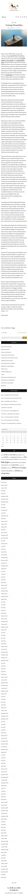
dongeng (13, 457)
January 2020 (4, 532)
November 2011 (4, 743)
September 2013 (4, 691)
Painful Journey (4, 368)
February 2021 (4, 521)
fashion (22, 457)
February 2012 (4, 735)
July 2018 (3, 546)
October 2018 (4, 543)
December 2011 (4, 741)
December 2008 (4, 841)
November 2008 (4, 844)
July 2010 (3, 788)
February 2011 (4, 769)
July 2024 (3, 504)
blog (13, 454)
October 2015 (4, 624)
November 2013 (4, 685)
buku (19, 454)
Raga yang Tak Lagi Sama (6, 346)
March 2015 (3, 643)
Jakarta (7, 459)
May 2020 (3, 529)
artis (9, 454)
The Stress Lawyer (5, 410)
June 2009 (3, 824)
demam (9, 457)
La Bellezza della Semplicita (14, 889)
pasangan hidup (21, 465)
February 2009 (4, 835)
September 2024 (4, 501)
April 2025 (3, 493)
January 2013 (4, 710)
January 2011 (4, 771)
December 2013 (4, 682)
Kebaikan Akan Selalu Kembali (7, 366)
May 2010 (3, 794)
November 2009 (4, 810)
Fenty (2, 417)
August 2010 (4, 785)
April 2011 (3, 763)
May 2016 (3, 607)
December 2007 (4, 869)
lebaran (10, 462)
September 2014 (4, 660)
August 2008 (4, 852)
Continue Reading (21, 332)
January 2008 (4, 866)
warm (2, 398)
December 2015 (4, 621)
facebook (18, 457)
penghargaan (9, 467)
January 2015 (4, 649)
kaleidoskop (12, 459)
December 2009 (4, 807)
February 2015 (4, 646)
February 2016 (4, 616)
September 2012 (4, 718)
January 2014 (4, 680)
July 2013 (3, 696)
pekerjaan (4, 468)
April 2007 (3, 874)
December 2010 (4, 774)
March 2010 (3, 799)
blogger (16, 454)
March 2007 (3, 877)
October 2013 (4, 688)
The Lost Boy (10, 60)
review (3, 471)
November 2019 (4, 538)
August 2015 (4, 629)
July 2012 (3, 721)
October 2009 (4, 813)
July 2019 (3, 540)
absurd (2, 454)
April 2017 (3, 579)
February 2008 (4, 863)
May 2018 (3, 549)
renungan (22, 468)
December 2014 (4, 652)
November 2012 (4, 716)
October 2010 (4, 780)
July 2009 (3, 821)
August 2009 (4, 819)
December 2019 (4, 535)
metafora (23, 462)
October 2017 (4, 563)
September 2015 (4, 627)
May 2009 (3, 827)
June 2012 (3, 724)
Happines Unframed (5, 349)
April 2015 (3, 641)
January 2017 (4, 588)
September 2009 (4, 816)
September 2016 (4, 596)
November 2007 (4, 871)
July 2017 (3, 571)
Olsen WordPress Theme (11, 893)
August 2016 (4, 599)
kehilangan (24, 459)
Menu (4, 17)
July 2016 (3, 602)
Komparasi (3, 385)
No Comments (17, 27)
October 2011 (4, 746)
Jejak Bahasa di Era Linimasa (7, 360)
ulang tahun (5, 473)
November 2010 (4, 777)
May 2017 (3, 577)
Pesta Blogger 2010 (14, 410)
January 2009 (4, 838)
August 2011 (4, 752)
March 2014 (3, 674)
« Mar (2, 446)
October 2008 (4, 846)
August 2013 (4, 693)
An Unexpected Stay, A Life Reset (8, 363)
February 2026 (4, 485)
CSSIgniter (20, 893)
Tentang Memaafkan (14, 25)
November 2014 (4, 654)
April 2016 (3, 610)
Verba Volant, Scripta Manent (7, 382)
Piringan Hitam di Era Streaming (7, 355)
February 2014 (4, 677)
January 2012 (4, 738)
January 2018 (4, 554)
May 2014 (3, 668)
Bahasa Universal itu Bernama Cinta (8, 377)
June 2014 (3, 666)
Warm (2, 395)
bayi (11, 454)
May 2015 (3, 638)
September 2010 (4, 782)
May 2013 (3, 702)
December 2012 (4, 713)
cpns (2, 457)
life (12, 22)
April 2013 (3, 705)
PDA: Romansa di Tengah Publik (7, 380)
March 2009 (3, 833)
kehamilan (20, 459)
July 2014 (3, 663)
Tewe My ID (3, 407)
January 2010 (4, 805)
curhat (5, 457)
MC (17, 462)
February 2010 (4, 802)
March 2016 (3, 613)
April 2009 (3, 830)
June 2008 (3, 855)
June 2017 (3, 574)
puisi (17, 468)
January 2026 (4, 488)
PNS (14, 467)
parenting (15, 465)
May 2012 (3, 727)
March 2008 (3, 860)
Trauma (2, 374)
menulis (19, 462)
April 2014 (3, 671)
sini (14, 328)
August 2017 (4, 568)
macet (14, 462)
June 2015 (3, 635)
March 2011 (3, 766)
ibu (3, 459)
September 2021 (4, 515)
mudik (2, 465)
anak (6, 455)
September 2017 (4, 565)
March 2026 (3, 482)
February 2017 (4, 585)
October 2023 (4, 510)
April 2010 (3, 796)
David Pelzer (8, 74)
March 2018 (3, 552)
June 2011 (3, 757)
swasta (13, 470)
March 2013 (3, 707)
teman (17, 470)
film (1, 459)
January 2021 (4, 524)
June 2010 (3, 791)
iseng (5, 459)
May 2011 (3, 760)
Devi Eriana (3, 423)
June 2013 (3, 699)
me (15, 22)
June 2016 (3, 604)
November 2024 (4, 499)
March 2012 (3, 732)
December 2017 (4, 557)
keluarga (5, 462)
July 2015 (3, 632)
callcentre (23, 454)
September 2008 (4, 849)
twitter (21, 470)
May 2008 (3, 858)
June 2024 (3, 507)
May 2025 (3, 490)
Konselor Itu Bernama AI (6, 352)
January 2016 (4, 618)
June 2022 (3, 513)
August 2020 (4, 526)
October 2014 (4, 657)
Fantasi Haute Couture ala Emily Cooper (9, 357)
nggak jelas (6, 465)
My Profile (10, 407)
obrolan (10, 465)
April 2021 (3, 518)
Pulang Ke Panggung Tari (6, 371)
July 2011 (3, 755)
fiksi (25, 457)
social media (8, 471)
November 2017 (4, 560)
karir (16, 459)
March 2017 (3, 582)
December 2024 (4, 496)
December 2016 (4, 590)
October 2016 (4, 593)
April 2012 (3, 730)
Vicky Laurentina (4, 404)
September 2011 (4, 749)
